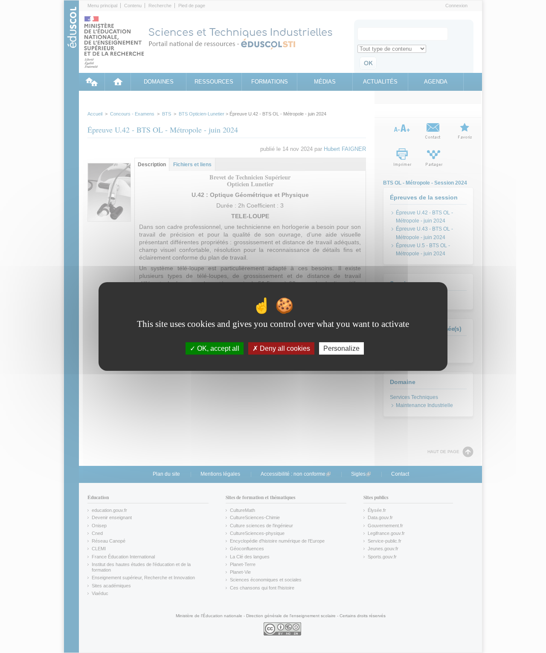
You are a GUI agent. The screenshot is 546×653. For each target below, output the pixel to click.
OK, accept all (217, 348)
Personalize (341, 348)
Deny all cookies (284, 348)
